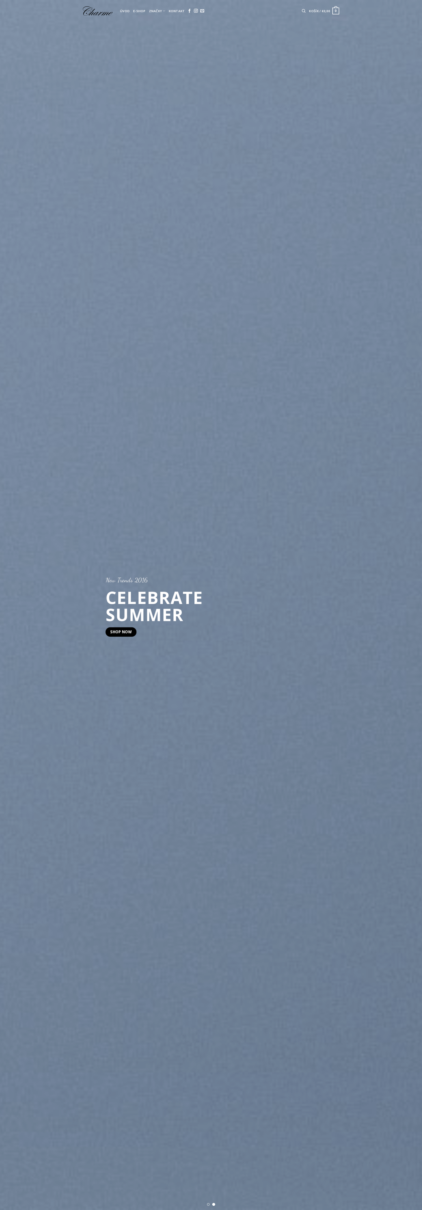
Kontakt (177, 11)
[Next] (407, 605)
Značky (155, 11)
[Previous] (14, 605)
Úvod (125, 11)
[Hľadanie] (304, 11)
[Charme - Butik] (98, 11)
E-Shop (139, 11)
